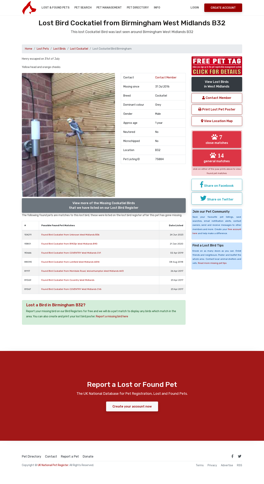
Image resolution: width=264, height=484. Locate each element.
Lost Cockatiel (79, 48)
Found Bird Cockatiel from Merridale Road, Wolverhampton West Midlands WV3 (82, 271)
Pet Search (83, 7)
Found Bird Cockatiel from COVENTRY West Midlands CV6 (71, 289)
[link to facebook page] (232, 456)
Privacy (212, 465)
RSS (239, 465)
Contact (51, 456)
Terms (200, 465)
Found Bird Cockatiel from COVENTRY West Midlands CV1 (71, 253)
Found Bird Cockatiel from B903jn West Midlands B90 (69, 244)
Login (195, 7)
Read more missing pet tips (212, 263)
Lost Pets (43, 48)
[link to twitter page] (239, 456)
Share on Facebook (218, 186)
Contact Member (165, 77)
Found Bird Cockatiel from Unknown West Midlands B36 (70, 235)
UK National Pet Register (53, 465)
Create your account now (132, 406)
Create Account (223, 7)
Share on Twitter (219, 199)
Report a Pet (70, 456)
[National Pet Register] (29, 8)
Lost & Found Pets (55, 7)
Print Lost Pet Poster (218, 109)
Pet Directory (138, 7)
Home (28, 48)
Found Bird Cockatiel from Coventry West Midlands (67, 280)
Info (157, 7)
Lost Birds (59, 48)
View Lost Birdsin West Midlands (216, 84)
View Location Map (218, 121)
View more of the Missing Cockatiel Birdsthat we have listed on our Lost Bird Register (103, 205)
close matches (217, 139)
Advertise (227, 465)
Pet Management (109, 7)
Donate (88, 456)
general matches (217, 157)
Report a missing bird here (112, 316)
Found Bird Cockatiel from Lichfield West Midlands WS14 (70, 262)
